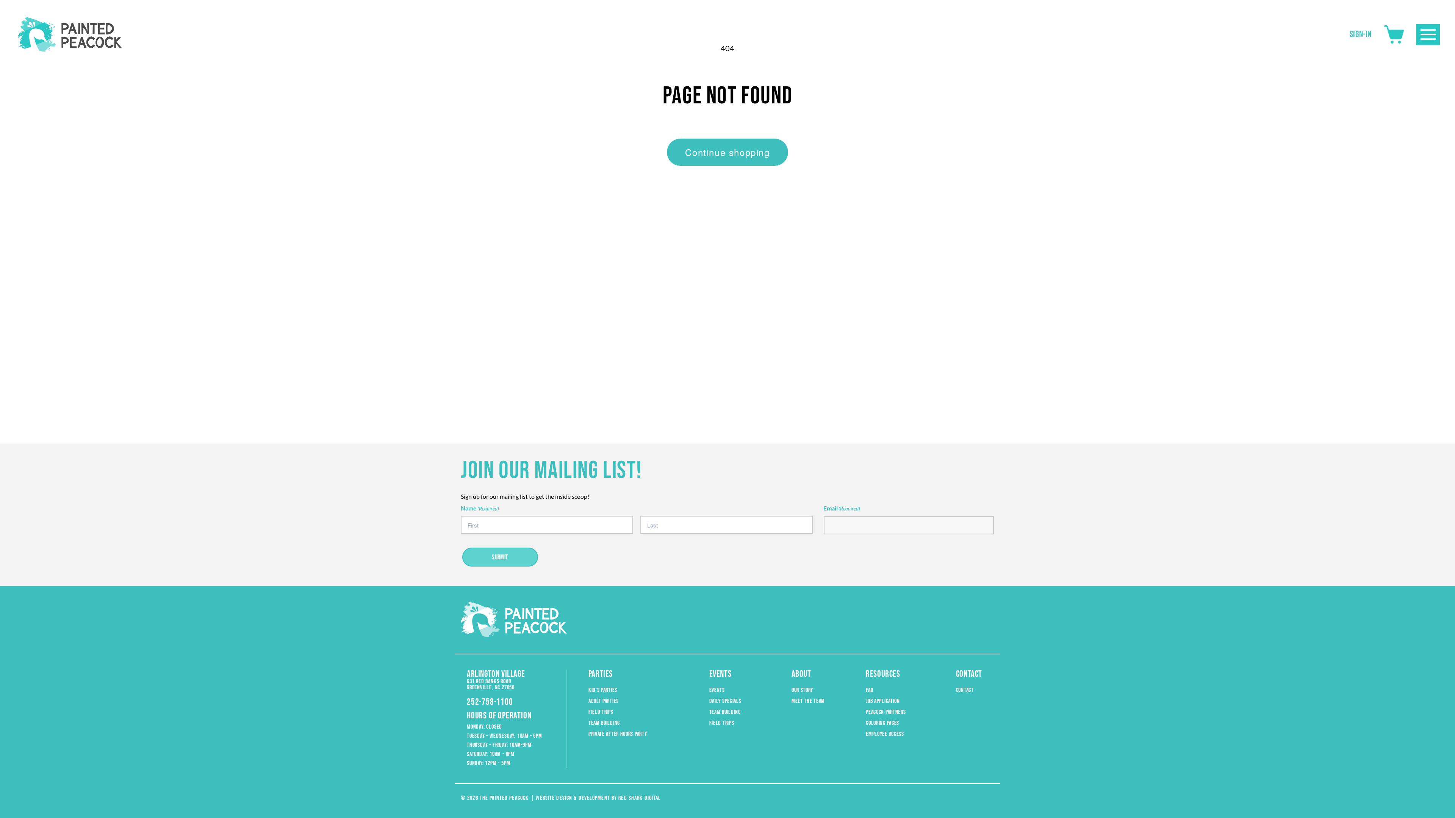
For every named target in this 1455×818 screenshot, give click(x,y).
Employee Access (885, 734)
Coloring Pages (882, 723)
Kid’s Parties (602, 690)
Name (480, 508)
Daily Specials (725, 701)
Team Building (604, 723)
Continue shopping (727, 152)
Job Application (883, 701)
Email (841, 508)
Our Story (802, 690)
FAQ (869, 690)
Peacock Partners (886, 712)
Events (717, 690)
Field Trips (600, 712)
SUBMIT (500, 557)
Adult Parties (603, 701)
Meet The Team (808, 701)
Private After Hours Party (617, 734)
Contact (965, 690)
